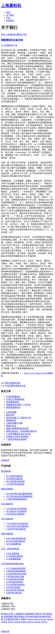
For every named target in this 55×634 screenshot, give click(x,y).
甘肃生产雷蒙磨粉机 (15, 399)
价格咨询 (5, 631)
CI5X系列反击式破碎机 (16, 509)
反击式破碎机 (7, 504)
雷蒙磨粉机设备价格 (12, 40)
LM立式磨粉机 (12, 553)
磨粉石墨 (10, 415)
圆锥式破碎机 (7, 489)
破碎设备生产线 (21, 616)
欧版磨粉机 (30, 614)
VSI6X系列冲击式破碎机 (17, 523)
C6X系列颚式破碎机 (15, 484)
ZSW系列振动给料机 (15, 585)
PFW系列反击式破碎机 (16, 511)
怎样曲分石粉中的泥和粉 (17, 436)
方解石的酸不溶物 (14, 423)
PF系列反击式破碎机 (15, 514)
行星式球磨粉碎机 (12, 383)
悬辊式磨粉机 (7, 534)
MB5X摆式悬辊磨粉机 (16, 538)
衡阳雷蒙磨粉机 (13, 407)
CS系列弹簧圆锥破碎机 (16, 499)
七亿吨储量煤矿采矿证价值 (18, 434)
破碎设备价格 (35, 616)
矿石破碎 (22, 619)
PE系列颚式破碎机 (14, 479)
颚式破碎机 (6, 471)
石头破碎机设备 (11, 619)
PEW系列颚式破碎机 (15, 481)
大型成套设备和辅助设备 (12, 564)
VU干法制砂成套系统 (16, 568)
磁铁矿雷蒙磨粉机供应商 (17, 428)
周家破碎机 (11, 420)
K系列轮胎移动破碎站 (16, 571)
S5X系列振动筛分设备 (16, 574)
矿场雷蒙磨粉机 (13, 397)
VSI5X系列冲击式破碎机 (17, 526)
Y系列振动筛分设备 (15, 576)
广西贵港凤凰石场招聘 (16, 439)
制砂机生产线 (7, 614)
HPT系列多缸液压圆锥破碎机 (19, 496)
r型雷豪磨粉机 (12, 402)
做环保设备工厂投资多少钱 (18, 418)
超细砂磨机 (9, 616)
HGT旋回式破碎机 (14, 476)
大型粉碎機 (11, 412)
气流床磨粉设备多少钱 (15, 386)
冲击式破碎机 (7, 519)
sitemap (30, 619)
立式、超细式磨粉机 (10, 549)
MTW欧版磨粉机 (13, 544)
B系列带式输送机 (14, 593)
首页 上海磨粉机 (8, 34)
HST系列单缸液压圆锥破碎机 (19, 494)
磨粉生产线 (21, 34)
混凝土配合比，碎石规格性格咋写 (21, 431)
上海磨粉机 (19, 614)
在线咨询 (5, 460)
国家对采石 (11, 426)
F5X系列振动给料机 (15, 579)
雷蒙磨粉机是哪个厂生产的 (18, 405)
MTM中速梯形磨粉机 (15, 541)
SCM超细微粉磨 (13, 559)
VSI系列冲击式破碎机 (16, 529)
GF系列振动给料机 (14, 582)
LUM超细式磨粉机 (14, 556)
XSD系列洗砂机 (13, 587)
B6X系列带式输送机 (15, 590)
